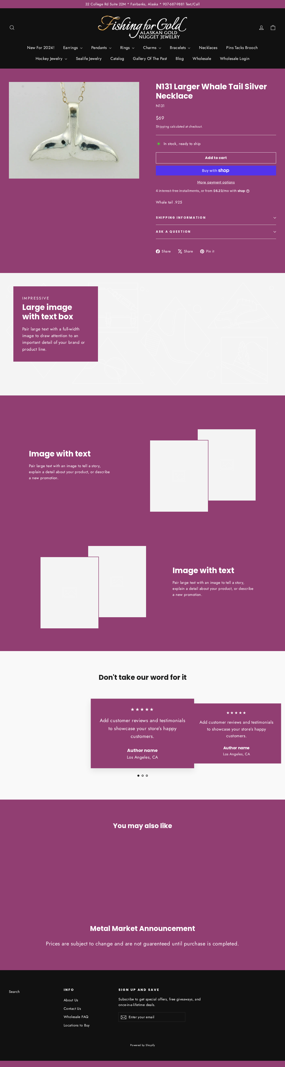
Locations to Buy (77, 1025)
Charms (150, 48)
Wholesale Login (234, 58)
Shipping (162, 126)
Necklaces (208, 48)
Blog (180, 58)
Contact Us (72, 1008)
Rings (125, 48)
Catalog (117, 58)
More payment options (216, 182)
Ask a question (173, 232)
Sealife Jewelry (89, 58)
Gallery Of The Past (150, 58)
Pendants (99, 48)
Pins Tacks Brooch (242, 48)
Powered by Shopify (142, 1045)
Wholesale (202, 58)
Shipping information (181, 218)
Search (14, 991)
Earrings (71, 48)
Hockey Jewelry (50, 58)
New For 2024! (40, 48)
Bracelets (178, 48)
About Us (71, 1000)
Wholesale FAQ (76, 1016)
